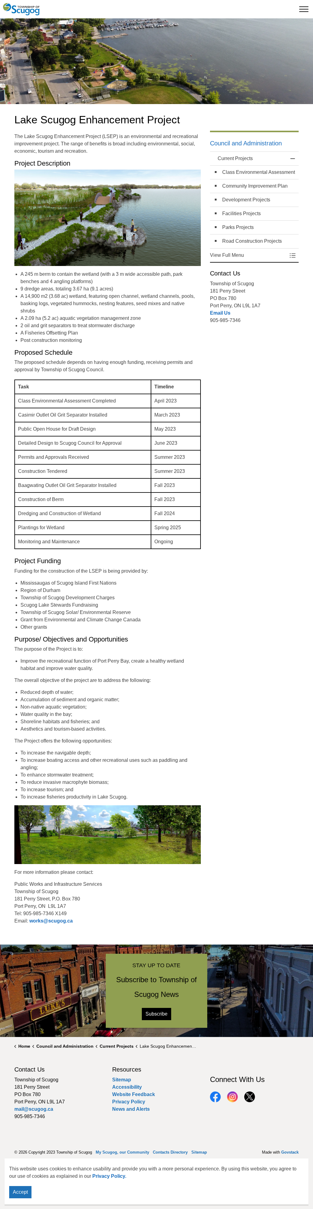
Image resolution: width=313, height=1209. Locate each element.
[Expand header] (304, 9)
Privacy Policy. (109, 1176)
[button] (248, 255)
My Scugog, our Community (122, 1152)
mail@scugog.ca (33, 1109)
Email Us (220, 313)
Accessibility (127, 1087)
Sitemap (121, 1079)
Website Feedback (133, 1094)
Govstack (290, 1152)
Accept (20, 1192)
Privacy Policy (128, 1101)
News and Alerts (131, 1109)
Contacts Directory (170, 1152)
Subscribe (156, 1013)
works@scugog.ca (51, 920)
